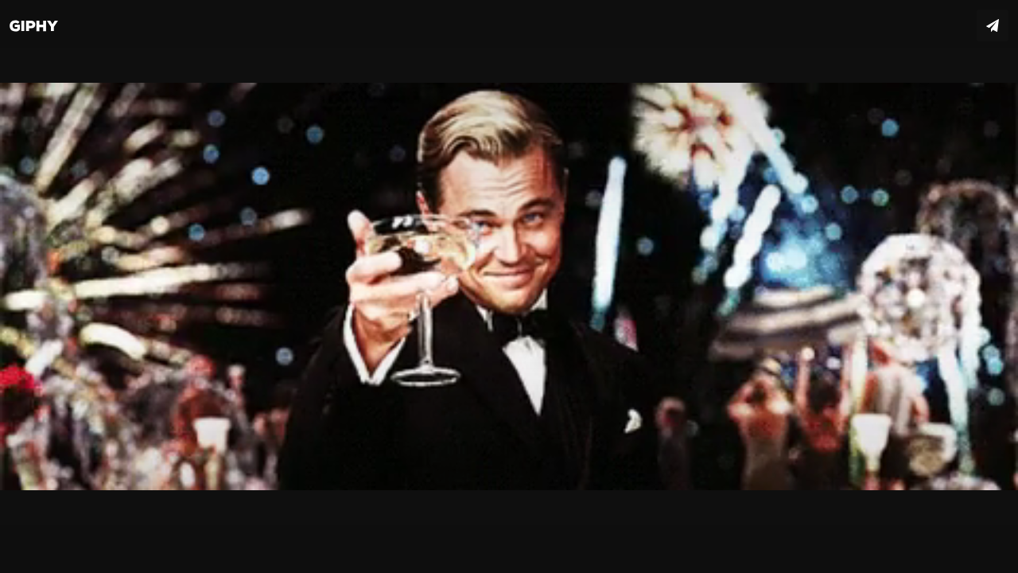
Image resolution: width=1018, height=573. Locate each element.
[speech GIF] (509, 286)
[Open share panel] (992, 25)
